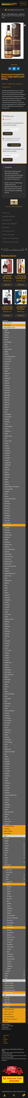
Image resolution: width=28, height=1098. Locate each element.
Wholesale (5, 1039)
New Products (6, 1035)
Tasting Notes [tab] (8, 167)
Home (4, 14)
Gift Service (5, 1043)
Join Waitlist (7, 133)
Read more (7, 284)
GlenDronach (22, 14)
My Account (4, 1095)
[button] (24, 25)
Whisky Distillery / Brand (12, 14)
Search (14, 1095)
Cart (21, 1094)
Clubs (4, 1037)
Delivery (4, 1041)
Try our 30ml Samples (14, 206)
